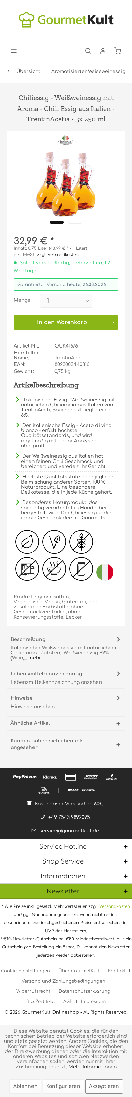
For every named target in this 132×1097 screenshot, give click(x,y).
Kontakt (117, 971)
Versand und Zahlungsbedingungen (63, 981)
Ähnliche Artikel (30, 723)
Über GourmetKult (79, 971)
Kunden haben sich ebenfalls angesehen (47, 744)
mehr (34, 658)
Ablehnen (25, 1086)
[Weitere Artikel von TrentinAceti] (66, 141)
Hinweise (21, 698)
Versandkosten (114, 906)
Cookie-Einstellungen (25, 971)
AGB (68, 1001)
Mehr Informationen (92, 1066)
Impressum (93, 1001)
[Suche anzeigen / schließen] (88, 51)
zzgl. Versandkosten (58, 254)
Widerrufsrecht (33, 991)
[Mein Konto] (103, 51)
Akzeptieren (104, 1086)
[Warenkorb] (118, 51)
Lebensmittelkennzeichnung (46, 673)
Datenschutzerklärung (84, 991)
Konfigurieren (63, 1086)
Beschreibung (27, 639)
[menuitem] (13, 51)
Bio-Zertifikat (40, 1001)
